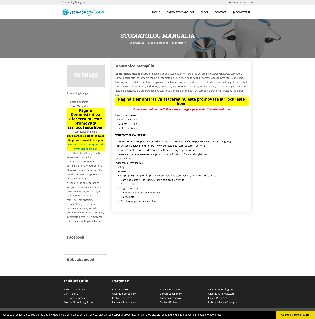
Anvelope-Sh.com (170, 289)
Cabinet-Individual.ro (124, 293)
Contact (220, 12)
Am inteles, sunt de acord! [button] (295, 314)
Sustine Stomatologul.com (79, 302)
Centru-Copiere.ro (122, 298)
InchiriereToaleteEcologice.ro (224, 302)
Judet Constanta (158, 42)
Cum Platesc (71, 293)
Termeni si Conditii (74, 289)
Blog (204, 12)
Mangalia (177, 42)
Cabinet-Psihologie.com (221, 293)
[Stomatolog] (83, 11)
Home (156, 12)
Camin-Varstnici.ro (170, 298)
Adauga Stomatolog (241, 2)
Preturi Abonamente (75, 298)
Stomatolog (137, 42)
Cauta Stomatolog (180, 12)
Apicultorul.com (121, 289)
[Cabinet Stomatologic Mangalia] (86, 76)
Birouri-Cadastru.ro (171, 293)
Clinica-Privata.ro (217, 298)
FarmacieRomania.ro (124, 302)
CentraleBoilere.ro (170, 302)
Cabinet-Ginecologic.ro (221, 289)
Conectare (243, 12)
